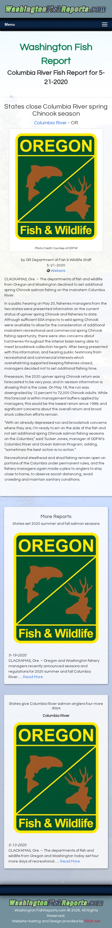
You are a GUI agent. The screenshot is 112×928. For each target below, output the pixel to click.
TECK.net (92, 921)
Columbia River (50, 122)
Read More (33, 677)
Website (58, 271)
